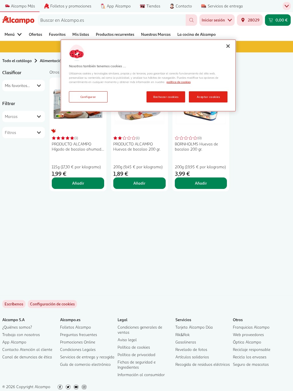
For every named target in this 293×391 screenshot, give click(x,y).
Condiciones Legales (78, 349)
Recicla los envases (249, 356)
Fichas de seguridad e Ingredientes (137, 365)
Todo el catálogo (17, 60)
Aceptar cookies (208, 96)
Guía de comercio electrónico (85, 364)
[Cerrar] (228, 46)
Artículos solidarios (192, 356)
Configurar (88, 96)
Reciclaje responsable (251, 349)
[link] (52, 304)
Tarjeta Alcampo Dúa (194, 327)
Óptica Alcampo (247, 341)
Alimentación (52, 60)
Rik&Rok (182, 334)
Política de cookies (134, 347)
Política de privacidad (136, 354)
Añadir (78, 183)
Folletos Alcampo (75, 327)
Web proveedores (248, 334)
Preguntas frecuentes (78, 334)
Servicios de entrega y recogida (87, 356)
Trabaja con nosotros (21, 334)
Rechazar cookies (165, 96)
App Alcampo (14, 341)
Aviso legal (127, 339)
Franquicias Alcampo (251, 327)
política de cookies (179, 82)
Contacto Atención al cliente (27, 349)
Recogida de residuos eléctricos (202, 364)
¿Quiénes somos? (17, 327)
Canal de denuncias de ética (27, 356)
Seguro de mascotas (251, 364)
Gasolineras (185, 341)
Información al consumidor (141, 374)
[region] (148, 75)
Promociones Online (77, 341)
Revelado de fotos (191, 349)
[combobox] (111, 20)
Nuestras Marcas (156, 34)
